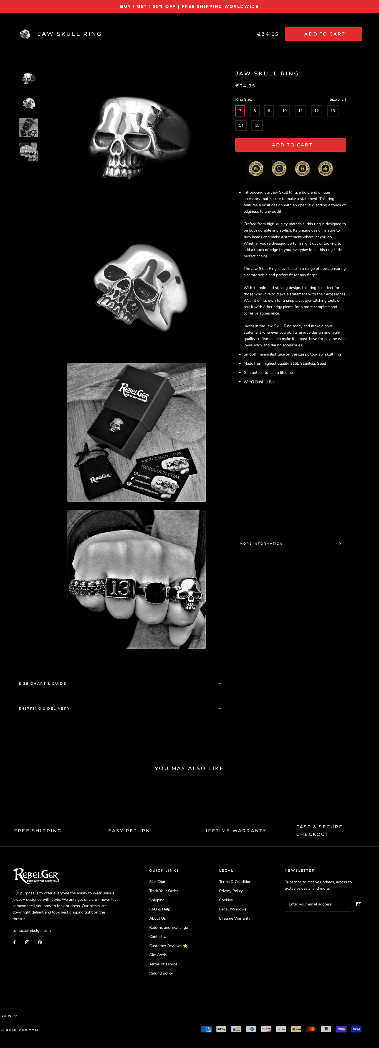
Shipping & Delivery (44, 708)
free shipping (38, 830)
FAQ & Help (159, 909)
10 (284, 110)
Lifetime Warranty (234, 918)
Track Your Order (163, 891)
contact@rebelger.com (31, 930)
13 (332, 110)
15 (257, 125)
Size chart (338, 99)
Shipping (157, 900)
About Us (157, 918)
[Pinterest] (40, 942)
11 (300, 110)
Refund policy (161, 973)
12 (316, 110)
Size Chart (158, 881)
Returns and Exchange (168, 927)
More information (261, 543)
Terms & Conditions (236, 881)
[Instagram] (27, 942)
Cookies (226, 900)
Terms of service (163, 964)
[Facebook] (14, 942)
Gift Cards (158, 955)
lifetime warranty (234, 830)
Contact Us (158, 936)
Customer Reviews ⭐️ (168, 945)
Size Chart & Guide (42, 683)
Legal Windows (233, 909)
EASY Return (129, 830)
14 (241, 125)
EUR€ (6, 1015)
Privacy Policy (231, 891)
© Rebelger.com (20, 1030)
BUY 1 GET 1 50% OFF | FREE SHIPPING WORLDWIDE (189, 6)
